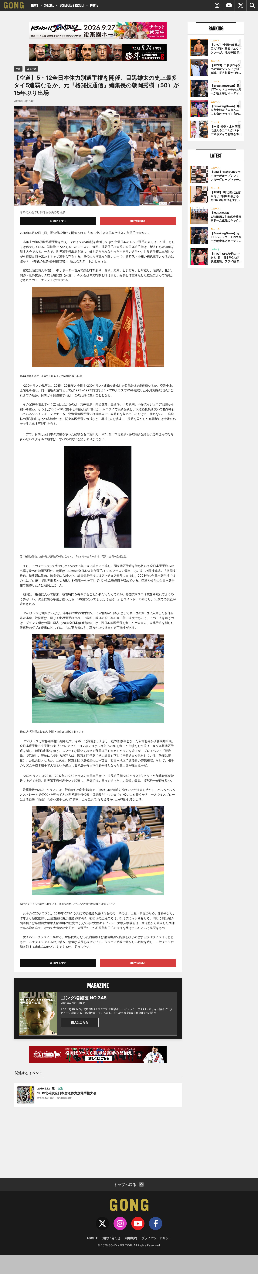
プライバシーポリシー (156, 1238)
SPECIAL (49, 5)
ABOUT (92, 1238)
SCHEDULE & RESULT (72, 5)
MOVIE (94, 5)
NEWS (34, 5)
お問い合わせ (111, 1238)
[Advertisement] (98, 1140)
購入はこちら (79, 1022)
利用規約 (131, 1238)
